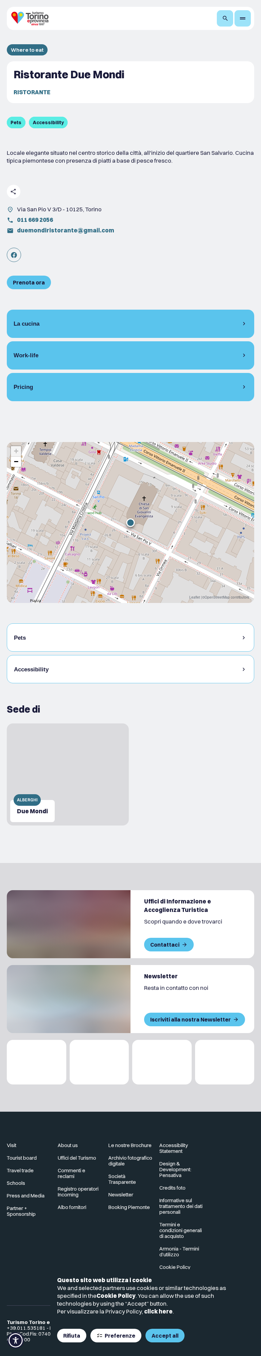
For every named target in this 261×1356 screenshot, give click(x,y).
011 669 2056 (35, 219)
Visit (11, 1145)
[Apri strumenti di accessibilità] (15, 1340)
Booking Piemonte (129, 1207)
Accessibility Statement (173, 1148)
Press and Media (26, 1195)
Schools (16, 1183)
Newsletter (120, 1194)
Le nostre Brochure (130, 1145)
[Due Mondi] (68, 774)
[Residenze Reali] (162, 1062)
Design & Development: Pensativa (175, 1169)
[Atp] (36, 1062)
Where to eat (27, 50)
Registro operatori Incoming (78, 1192)
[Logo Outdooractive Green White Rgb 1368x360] (225, 1062)
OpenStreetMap (217, 597)
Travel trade (20, 1170)
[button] (130, 522)
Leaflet (194, 597)
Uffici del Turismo (77, 1158)
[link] (14, 255)
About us (68, 1145)
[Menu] (242, 18)
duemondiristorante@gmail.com (65, 230)
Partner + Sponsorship (21, 1211)
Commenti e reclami (71, 1173)
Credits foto (172, 1188)
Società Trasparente (122, 1179)
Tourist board (22, 1158)
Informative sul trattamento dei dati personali (181, 1206)
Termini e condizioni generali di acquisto (180, 1230)
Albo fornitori (72, 1207)
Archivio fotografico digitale (130, 1161)
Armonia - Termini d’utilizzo (179, 1251)
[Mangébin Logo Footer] (99, 1062)
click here (158, 1311)
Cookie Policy (116, 1295)
